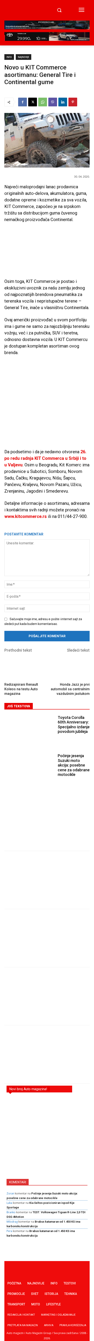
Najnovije (23, 57)
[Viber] (52, 102)
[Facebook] (22, 102)
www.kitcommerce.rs (25, 516)
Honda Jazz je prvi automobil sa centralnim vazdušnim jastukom (70, 689)
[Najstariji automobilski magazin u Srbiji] (21, 10)
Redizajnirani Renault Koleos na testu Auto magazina (21, 689)
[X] (32, 102)
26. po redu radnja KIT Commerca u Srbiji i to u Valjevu (45, 458)
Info (9, 57)
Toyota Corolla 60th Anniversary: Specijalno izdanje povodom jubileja (74, 724)
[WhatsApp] (42, 102)
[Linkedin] (62, 102)
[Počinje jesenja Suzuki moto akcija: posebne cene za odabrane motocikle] (30, 768)
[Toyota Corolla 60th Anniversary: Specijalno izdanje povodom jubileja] (30, 730)
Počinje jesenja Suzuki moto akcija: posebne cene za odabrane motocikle (74, 765)
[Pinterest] (72, 102)
